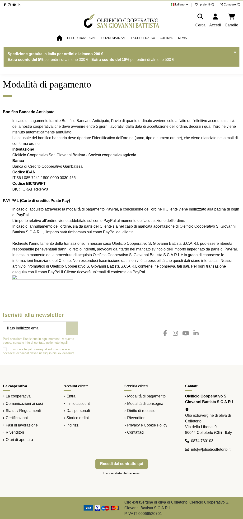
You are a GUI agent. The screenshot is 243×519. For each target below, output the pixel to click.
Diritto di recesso (141, 411)
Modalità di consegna (145, 403)
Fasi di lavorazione (22, 425)
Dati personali (78, 411)
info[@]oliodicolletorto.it (210, 449)
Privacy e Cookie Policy (147, 425)
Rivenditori (15, 432)
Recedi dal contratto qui (121, 464)
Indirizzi (72, 425)
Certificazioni (17, 418)
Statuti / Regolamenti (23, 411)
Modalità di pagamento (146, 396)
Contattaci (135, 432)
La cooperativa (18, 396)
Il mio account (78, 403)
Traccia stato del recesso (121, 473)
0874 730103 (202, 441)
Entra (70, 396)
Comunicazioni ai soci (24, 403)
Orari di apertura (19, 440)
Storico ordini (77, 418)
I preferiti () (206, 4)
